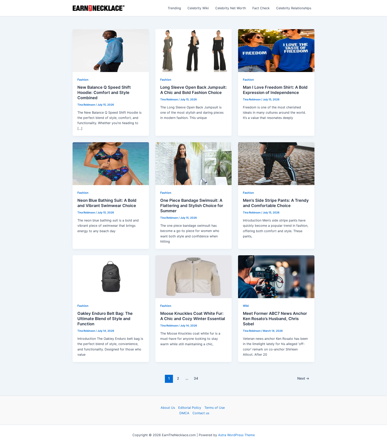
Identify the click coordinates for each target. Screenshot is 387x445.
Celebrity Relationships (293, 8)
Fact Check (261, 8)
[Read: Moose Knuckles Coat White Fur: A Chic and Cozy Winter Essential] (193, 276)
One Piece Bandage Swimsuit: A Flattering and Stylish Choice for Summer (191, 205)
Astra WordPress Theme (236, 435)
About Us (168, 408)
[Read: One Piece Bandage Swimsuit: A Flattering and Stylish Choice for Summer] (193, 163)
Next (303, 378)
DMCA (184, 413)
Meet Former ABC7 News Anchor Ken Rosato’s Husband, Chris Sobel (275, 318)
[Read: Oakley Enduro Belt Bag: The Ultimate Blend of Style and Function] (111, 276)
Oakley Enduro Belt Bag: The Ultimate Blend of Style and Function (105, 318)
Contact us (200, 413)
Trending (174, 8)
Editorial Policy (189, 408)
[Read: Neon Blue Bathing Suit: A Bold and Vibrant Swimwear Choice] (111, 163)
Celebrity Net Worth (230, 8)
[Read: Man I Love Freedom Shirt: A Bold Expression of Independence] (276, 50)
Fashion (82, 79)
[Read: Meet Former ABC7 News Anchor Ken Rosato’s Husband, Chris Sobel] (276, 276)
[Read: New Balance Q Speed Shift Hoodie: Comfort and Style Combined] (111, 50)
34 (196, 378)
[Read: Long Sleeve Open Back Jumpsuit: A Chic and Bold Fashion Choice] (193, 50)
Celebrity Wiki (198, 8)
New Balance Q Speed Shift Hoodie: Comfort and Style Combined (104, 92)
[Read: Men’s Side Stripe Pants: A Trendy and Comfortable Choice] (276, 163)
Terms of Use (214, 408)
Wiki (246, 305)
